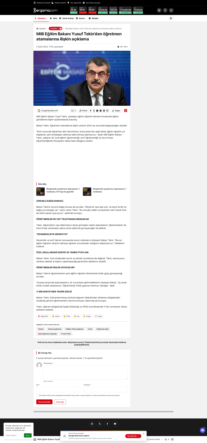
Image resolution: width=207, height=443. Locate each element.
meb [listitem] (90, 329)
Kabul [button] (28, 435)
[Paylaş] (172, 439)
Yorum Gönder (44, 402)
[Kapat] (143, 433)
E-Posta (87, 385)
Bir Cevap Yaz (44, 353)
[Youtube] (115, 424)
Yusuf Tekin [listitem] (66, 334)
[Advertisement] (82, 162)
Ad (38, 385)
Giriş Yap (60, 402)
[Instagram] (92, 424)
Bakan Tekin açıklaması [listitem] (74, 329)
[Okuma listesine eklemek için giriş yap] (126, 111)
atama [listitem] (41, 329)
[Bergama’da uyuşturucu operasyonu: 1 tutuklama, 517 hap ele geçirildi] (58, 191)
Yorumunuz (48, 363)
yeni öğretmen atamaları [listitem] (47, 334)
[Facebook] (107, 424)
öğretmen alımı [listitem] (102, 329)
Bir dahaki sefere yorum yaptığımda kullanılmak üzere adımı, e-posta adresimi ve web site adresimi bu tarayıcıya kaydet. (79, 395)
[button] (159, 10)
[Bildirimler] (171, 10)
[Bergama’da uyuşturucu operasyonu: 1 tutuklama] (105, 191)
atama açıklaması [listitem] (54, 329)
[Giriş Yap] (165, 10)
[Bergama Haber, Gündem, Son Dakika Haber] (45, 10)
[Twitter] (100, 424)
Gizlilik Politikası (11, 435)
